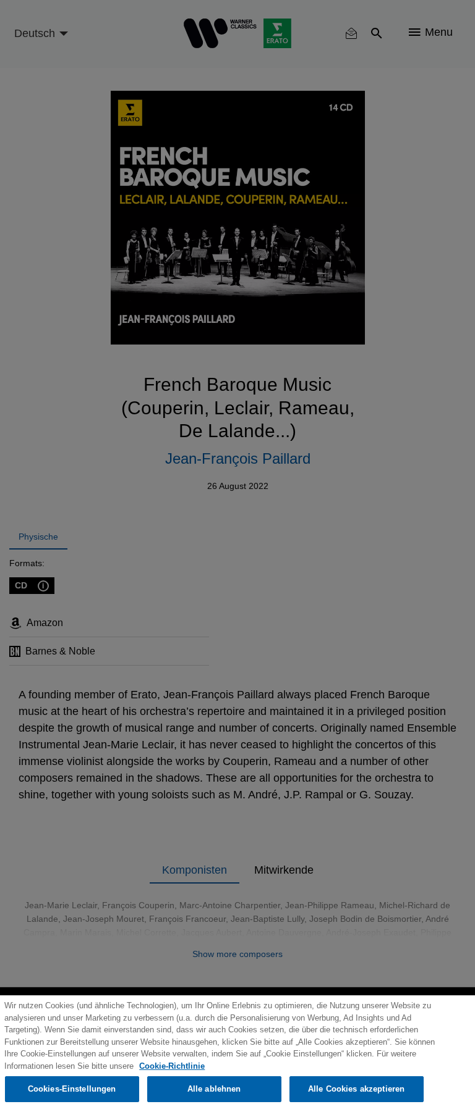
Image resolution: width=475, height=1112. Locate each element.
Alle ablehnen (214, 1088)
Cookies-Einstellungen (72, 1088)
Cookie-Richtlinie (172, 1066)
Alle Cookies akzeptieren (356, 1088)
